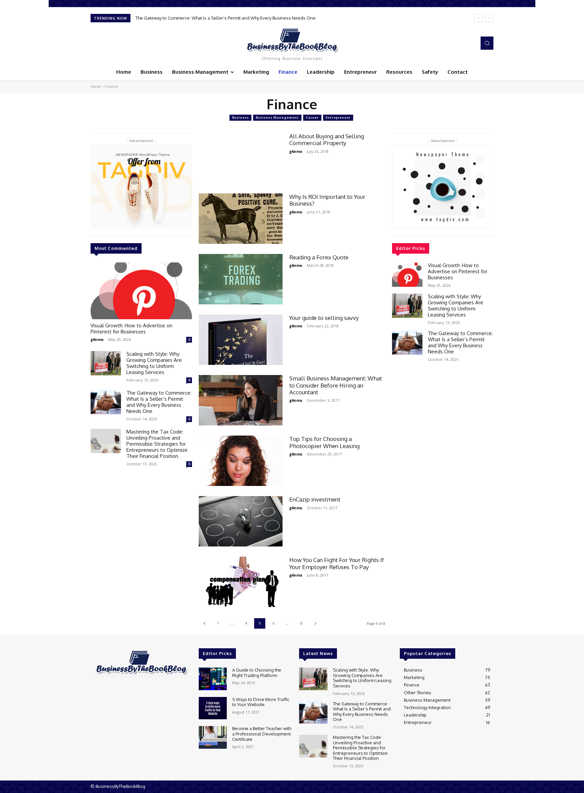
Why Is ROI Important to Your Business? (327, 200)
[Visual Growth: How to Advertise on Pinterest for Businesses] (141, 290)
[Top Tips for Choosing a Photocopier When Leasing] (241, 461)
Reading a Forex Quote (318, 257)
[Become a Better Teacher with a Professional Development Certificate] (213, 737)
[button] (487, 43)
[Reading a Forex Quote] (241, 279)
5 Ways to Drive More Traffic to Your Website (260, 702)
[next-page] (315, 623)
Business (240, 117)
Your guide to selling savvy (324, 317)
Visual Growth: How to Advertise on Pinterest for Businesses (131, 328)
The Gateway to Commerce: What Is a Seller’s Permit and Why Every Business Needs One (226, 18)
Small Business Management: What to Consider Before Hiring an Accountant (335, 385)
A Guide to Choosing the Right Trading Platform (256, 672)
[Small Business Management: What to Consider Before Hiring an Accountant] (241, 400)
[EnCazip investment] (241, 521)
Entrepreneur (338, 117)
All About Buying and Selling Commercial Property (326, 139)
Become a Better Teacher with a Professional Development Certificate (261, 734)
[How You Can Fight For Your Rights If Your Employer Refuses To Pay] (241, 582)
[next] (489, 18)
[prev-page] (204, 623)
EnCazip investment (314, 499)
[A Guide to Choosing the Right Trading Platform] (213, 679)
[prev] (478, 18)
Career (312, 117)
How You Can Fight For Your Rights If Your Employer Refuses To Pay (336, 563)
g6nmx (97, 339)
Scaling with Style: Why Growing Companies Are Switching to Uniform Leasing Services (154, 363)
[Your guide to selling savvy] (241, 339)
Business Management (277, 117)
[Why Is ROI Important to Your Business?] (241, 218)
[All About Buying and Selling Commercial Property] (241, 158)
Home (95, 86)
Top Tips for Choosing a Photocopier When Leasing (324, 442)
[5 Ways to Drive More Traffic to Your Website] (213, 708)
